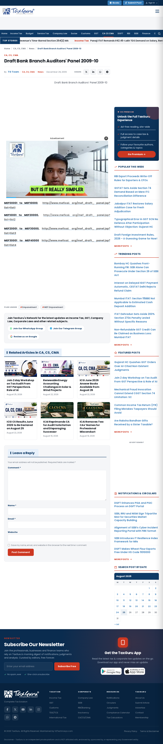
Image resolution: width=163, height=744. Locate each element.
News (31, 48)
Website (13, 532)
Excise (74, 33)
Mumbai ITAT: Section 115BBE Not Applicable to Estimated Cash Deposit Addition (134, 302)
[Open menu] (157, 11)
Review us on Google (25, 336)
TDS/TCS (53, 712)
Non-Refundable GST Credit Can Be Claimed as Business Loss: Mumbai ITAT (135, 333)
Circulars (111, 702)
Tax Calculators (115, 717)
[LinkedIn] (31, 709)
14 (143, 600)
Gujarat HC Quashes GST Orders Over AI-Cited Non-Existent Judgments (135, 366)
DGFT (120, 33)
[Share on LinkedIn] (93, 72)
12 (130, 600)
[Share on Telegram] (107, 72)
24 (117, 612)
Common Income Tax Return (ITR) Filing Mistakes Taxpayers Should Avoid (136, 408)
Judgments (112, 707)
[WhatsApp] (7, 717)
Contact (139, 712)
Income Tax (16, 33)
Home (4, 33)
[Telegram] (15, 717)
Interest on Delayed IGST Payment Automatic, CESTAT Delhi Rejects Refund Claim (136, 286)
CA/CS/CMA (84, 717)
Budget (29, 33)
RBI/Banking (84, 707)
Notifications (113, 697)
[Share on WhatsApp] (100, 72)
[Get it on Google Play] (111, 671)
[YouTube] (23, 709)
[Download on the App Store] (134, 671)
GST (96, 33)
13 (136, 600)
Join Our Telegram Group (67, 328)
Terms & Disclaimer (149, 731)
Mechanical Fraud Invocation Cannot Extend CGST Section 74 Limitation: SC (134, 393)
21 (143, 606)
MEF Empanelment (53, 307)
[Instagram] (38, 709)
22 (149, 606)
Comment (14, 467)
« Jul (117, 624)
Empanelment (29, 307)
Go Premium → (136, 154)
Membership (142, 717)
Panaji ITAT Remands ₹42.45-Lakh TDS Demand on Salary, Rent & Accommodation (102, 40)
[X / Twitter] (15, 709)
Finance (146, 33)
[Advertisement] (28, 112)
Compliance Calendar (118, 712)
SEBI (136, 33)
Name (12, 505)
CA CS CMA (108, 33)
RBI (128, 33)
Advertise (140, 707)
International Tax (57, 717)
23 (155, 606)
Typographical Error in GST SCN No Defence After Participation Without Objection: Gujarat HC (136, 223)
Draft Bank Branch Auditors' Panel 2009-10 (51, 61)
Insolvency (83, 712)
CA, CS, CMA (19, 48)
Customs (85, 33)
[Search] (159, 33)
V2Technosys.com (64, 731)
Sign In (152, 2)
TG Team (13, 71)
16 (156, 600)
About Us (140, 697)
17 (118, 606)
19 (130, 606)
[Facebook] (7, 709)
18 (124, 606)
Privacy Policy (130, 731)
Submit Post (135, 2)
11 (124, 600)
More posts (121, 246)
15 (149, 600)
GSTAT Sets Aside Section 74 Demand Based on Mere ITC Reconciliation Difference (132, 191)
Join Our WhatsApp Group (28, 328)
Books (116, 2)
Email (12, 518)
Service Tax (43, 33)
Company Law (60, 33)
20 (136, 606)
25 (124, 612)
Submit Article (142, 702)
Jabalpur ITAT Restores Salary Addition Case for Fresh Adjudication (133, 207)
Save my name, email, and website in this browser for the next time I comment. (49, 545)
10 (117, 600)
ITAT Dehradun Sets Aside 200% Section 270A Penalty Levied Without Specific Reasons (134, 317)
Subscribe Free (67, 666)
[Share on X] (86, 72)
